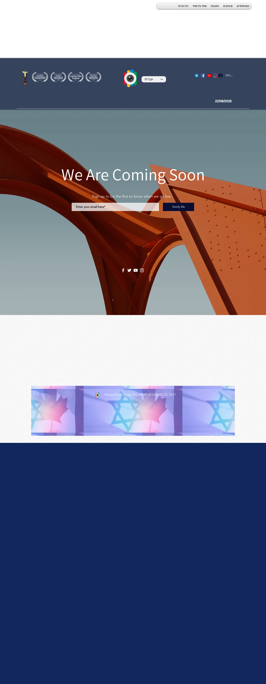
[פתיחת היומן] (238, 101)
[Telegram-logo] (197, 75)
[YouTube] (209, 75)
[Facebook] (203, 75)
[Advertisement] (124, 29)
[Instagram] (141, 270)
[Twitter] (129, 270)
